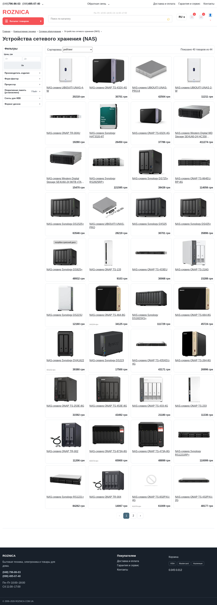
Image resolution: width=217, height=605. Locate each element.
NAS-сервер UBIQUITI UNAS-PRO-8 (149, 89)
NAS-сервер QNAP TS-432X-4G (108, 87)
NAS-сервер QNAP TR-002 (62, 451)
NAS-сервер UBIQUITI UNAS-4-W (65, 89)
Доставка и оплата (164, 3)
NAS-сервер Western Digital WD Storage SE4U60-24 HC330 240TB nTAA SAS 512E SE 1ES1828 (194, 135)
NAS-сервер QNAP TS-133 (105, 269)
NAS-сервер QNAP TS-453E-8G (108, 405)
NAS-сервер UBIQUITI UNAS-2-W (193, 89)
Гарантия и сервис (189, 3)
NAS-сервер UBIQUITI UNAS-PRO (106, 226)
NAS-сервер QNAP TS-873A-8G (108, 451)
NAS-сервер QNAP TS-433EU (149, 269)
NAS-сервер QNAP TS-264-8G (193, 360)
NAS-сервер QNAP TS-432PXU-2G (194, 499)
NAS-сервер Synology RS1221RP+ (188, 453)
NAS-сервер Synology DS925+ (64, 269)
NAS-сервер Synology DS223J (64, 315)
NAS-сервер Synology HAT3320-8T (102, 135)
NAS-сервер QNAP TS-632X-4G (151, 133)
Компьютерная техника (25, 31)
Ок (22, 65)
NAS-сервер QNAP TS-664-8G (193, 315)
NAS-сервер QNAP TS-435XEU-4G (151, 362)
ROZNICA (16, 12)
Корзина (173, 557)
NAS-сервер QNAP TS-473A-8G (151, 451)
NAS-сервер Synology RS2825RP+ (102, 180)
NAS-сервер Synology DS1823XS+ (145, 317)
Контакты (208, 3)
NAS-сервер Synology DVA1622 (65, 360)
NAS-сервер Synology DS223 (106, 360)
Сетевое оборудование (50, 31)
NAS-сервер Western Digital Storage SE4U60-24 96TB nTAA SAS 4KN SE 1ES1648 (65, 180)
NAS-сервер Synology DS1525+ (65, 224)
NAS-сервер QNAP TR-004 (105, 497)
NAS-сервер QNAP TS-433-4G (150, 405)
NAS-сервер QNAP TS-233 (191, 405)
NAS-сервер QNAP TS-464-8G (107, 315)
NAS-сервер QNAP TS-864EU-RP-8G (193, 180)
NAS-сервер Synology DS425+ (193, 224)
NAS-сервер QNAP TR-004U (63, 133)
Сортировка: (55, 49)
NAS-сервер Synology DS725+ (150, 178)
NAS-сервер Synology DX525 (149, 224)
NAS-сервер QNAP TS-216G (192, 269)
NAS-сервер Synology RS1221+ (65, 497)
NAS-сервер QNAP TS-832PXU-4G (151, 499)
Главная (6, 31)
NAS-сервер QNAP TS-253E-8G (65, 405)
